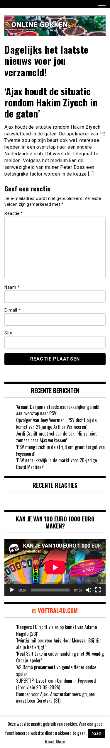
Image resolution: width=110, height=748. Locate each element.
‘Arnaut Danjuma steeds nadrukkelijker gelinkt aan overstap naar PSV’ (58, 410)
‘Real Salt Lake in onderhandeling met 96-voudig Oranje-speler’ (60, 657)
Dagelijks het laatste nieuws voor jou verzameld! (46, 60)
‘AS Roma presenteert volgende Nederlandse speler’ (56, 670)
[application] (55, 567)
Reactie (13, 213)
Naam (11, 287)
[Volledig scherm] (98, 590)
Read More (55, 741)
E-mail (12, 310)
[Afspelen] (12, 590)
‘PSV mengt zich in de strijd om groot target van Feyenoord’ (60, 450)
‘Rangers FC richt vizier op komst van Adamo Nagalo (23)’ (56, 630)
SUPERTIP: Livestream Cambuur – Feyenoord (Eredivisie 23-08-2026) (56, 684)
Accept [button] (96, 733)
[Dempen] (89, 590)
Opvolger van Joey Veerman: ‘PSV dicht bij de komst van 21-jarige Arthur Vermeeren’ (56, 423)
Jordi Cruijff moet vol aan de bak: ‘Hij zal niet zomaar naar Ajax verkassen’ (56, 437)
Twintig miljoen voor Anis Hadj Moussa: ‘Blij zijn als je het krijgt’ (58, 644)
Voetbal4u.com (58, 610)
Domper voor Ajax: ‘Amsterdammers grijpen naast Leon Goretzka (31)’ (55, 697)
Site (8, 333)
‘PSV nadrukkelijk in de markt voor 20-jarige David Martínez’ (56, 463)
